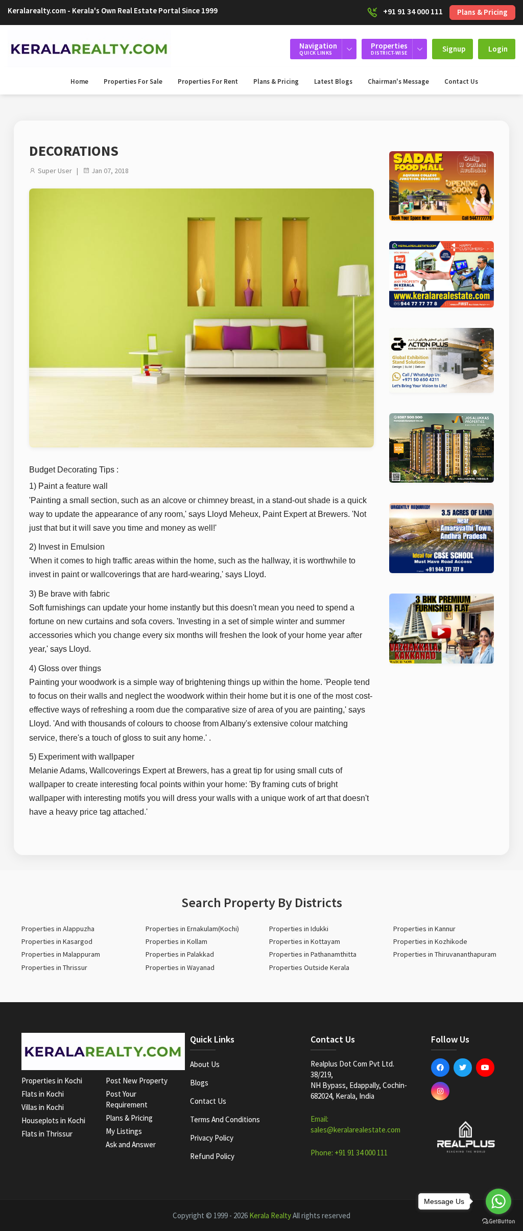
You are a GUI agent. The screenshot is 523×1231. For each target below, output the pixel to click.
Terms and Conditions (225, 1119)
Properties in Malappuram (60, 954)
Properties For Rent (208, 81)
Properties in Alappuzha (57, 928)
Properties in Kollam (176, 941)
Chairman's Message (398, 81)
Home (79, 81)
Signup (453, 49)
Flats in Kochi (42, 1094)
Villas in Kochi (42, 1107)
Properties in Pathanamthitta (312, 954)
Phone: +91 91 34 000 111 (349, 1152)
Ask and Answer (131, 1144)
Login (498, 49)
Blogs (199, 1082)
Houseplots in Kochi (53, 1120)
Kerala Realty (270, 1215)
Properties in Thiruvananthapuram (444, 954)
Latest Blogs (333, 81)
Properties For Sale (133, 81)
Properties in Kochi (51, 1080)
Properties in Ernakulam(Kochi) (192, 928)
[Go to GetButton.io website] (498, 1221)
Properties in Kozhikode (430, 941)
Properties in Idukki (298, 928)
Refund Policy (212, 1156)
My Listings (124, 1131)
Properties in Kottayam (304, 941)
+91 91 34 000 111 (413, 11)
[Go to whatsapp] (498, 1201)
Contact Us (461, 81)
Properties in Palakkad (180, 954)
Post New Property (137, 1080)
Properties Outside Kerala (309, 967)
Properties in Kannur (424, 928)
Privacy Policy (211, 1138)
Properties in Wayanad (180, 967)
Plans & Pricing (482, 12)
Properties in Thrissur (54, 967)
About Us (205, 1064)
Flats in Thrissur (47, 1134)
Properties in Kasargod (56, 941)
